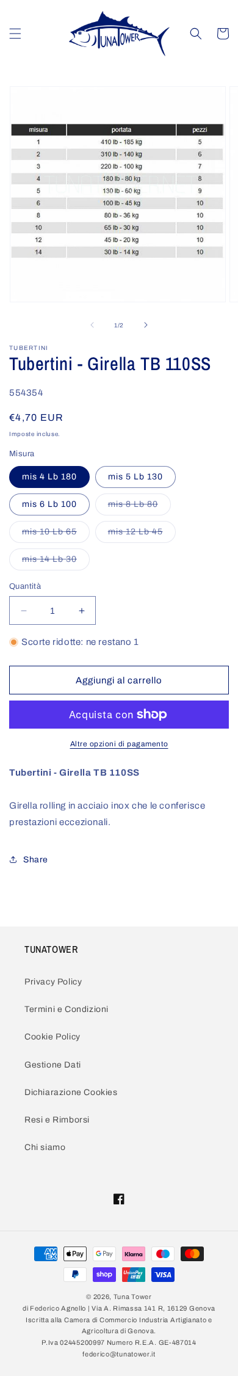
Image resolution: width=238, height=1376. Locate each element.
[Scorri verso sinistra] (92, 324)
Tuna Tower (133, 1296)
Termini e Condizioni (66, 1009)
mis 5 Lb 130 (135, 476)
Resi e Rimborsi (57, 1119)
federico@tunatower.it (119, 1354)
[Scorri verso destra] (145, 324)
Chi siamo (44, 1147)
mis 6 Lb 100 (49, 504)
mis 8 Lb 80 (139, 507)
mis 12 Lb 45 (142, 534)
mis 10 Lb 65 (56, 534)
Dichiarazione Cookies (71, 1092)
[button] (15, 33)
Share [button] (35, 859)
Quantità (25, 586)
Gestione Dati (52, 1064)
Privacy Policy (53, 981)
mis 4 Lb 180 (49, 476)
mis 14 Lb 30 (56, 562)
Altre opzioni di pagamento (119, 744)
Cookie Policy (52, 1036)
